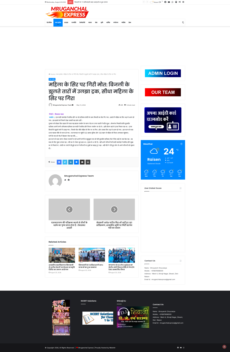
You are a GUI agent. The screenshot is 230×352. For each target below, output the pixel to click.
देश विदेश (49, 22)
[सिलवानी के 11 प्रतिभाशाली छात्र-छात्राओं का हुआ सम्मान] (92, 255)
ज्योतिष (123, 22)
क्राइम (66, 22)
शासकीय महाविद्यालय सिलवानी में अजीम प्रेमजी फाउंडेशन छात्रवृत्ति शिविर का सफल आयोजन (62, 267)
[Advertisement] (115, 45)
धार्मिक (108, 22)
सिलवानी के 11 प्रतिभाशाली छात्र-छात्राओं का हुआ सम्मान (91, 266)
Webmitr (112, 348)
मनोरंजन (115, 22)
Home (52, 74)
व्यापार (90, 22)
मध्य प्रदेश (58, 22)
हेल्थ (130, 22)
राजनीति (74, 22)
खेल (96, 22)
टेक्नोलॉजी (82, 22)
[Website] (65, 180)
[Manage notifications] (224, 347)
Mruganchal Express (86, 348)
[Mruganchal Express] (67, 12)
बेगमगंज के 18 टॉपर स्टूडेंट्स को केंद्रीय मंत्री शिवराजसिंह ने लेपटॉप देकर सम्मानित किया (99, 2)
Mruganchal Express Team (62, 105)
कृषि (102, 22)
